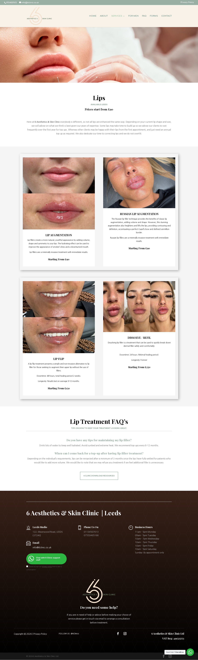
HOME (92, 16)
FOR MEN (133, 16)
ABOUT (104, 16)
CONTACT (166, 16)
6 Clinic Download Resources (99, 476)
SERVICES (116, 16)
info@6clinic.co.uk (42, 547)
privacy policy (47, 566)
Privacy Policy (187, 2)
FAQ (144, 16)
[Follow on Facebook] (118, 634)
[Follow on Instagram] (125, 634)
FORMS (154, 16)
